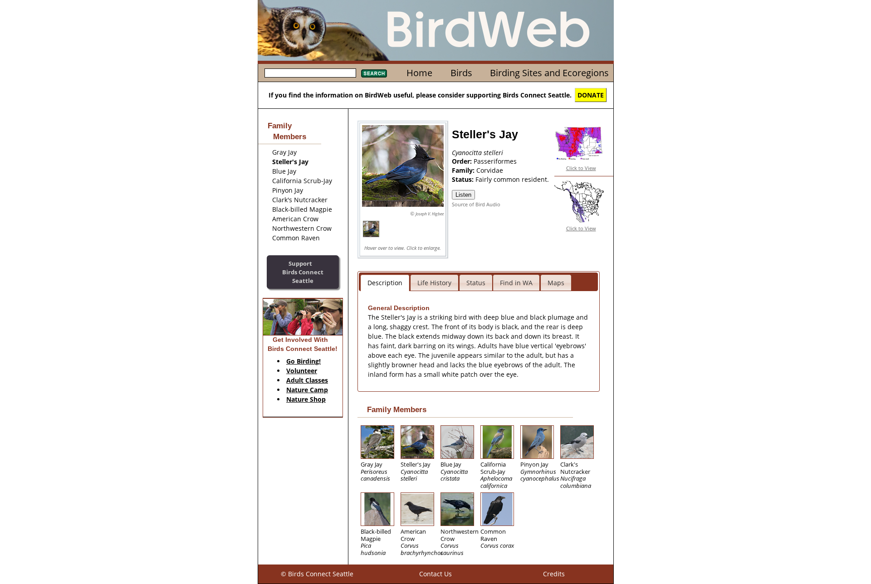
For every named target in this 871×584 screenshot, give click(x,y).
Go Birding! (303, 361)
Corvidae (489, 170)
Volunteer (301, 370)
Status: (463, 179)
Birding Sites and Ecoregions (549, 73)
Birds (461, 73)
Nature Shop (306, 399)
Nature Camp (307, 389)
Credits (554, 573)
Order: (463, 161)
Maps (556, 282)
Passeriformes (495, 161)
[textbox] (310, 73)
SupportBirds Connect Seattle (302, 271)
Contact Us (435, 573)
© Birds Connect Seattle (317, 573)
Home (419, 73)
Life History (434, 282)
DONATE (590, 95)
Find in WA (516, 282)
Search (374, 73)
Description (384, 282)
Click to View (581, 168)
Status (475, 282)
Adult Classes (307, 380)
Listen (463, 194)
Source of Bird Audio (476, 204)
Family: (464, 170)
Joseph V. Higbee (430, 214)
